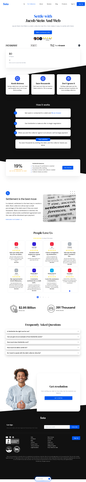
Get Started (67, 167)
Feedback (33, 439)
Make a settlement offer (43, 32)
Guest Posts (51, 444)
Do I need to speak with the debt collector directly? (24, 353)
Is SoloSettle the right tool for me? (18, 331)
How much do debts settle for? (17, 347)
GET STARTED (58, 398)
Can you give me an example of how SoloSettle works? (24, 337)
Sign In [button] (73, 4)
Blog (32, 440)
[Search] (24, 4)
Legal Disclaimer (35, 447)
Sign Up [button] (81, 4)
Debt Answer (51, 437)
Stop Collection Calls (53, 447)
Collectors (50, 442)
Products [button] (64, 4)
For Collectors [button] (31, 4)
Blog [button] (56, 4)
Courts (49, 440)
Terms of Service (35, 445)
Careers (33, 442)
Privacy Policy (34, 444)
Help (32, 437)
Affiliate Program (52, 445)
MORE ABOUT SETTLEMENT (13, 219)
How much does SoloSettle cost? (18, 342)
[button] (49, 479)
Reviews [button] (49, 4)
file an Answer (56, 113)
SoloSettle (50, 439)
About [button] (41, 4)
